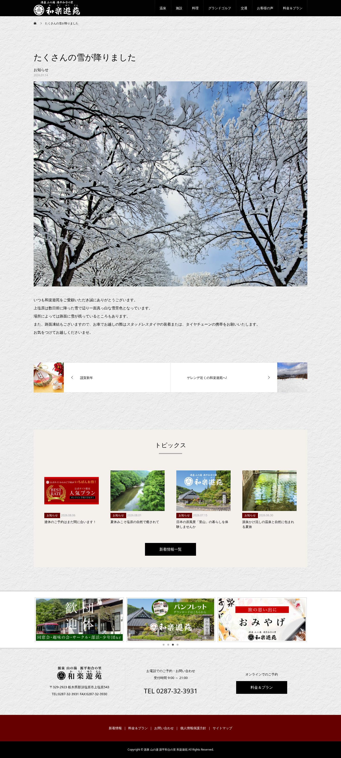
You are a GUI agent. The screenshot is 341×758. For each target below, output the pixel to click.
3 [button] (172, 644)
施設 (179, 8)
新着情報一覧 (170, 549)
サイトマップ (222, 728)
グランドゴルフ (219, 8)
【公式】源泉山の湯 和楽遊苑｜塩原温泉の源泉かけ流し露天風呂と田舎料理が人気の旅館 (54, 8)
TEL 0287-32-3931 (171, 690)
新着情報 (115, 728)
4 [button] (177, 644)
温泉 (163, 8)
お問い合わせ (164, 728)
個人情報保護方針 (193, 728)
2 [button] (168, 644)
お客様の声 (265, 8)
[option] (137, 619)
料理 (195, 8)
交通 (244, 8)
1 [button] (163, 644)
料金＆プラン (292, 8)
